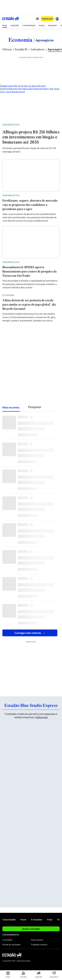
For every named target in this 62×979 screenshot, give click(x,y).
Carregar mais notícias (28, 632)
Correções (7, 940)
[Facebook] (41, 955)
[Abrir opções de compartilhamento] (57, 124)
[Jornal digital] (37, 18)
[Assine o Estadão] (47, 18)
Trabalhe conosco (39, 944)
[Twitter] (47, 955)
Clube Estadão (9, 919)
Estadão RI (21, 49)
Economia (20, 40)
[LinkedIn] (58, 955)
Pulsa (49, 919)
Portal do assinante (11, 944)
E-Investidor (36, 919)
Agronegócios (10, 124)
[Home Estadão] (10, 18)
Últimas (7, 49)
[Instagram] (53, 955)
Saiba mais (41, 717)
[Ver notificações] (57, 18)
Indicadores (38, 49)
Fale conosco (37, 940)
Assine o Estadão (31, 928)
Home (23, 919)
